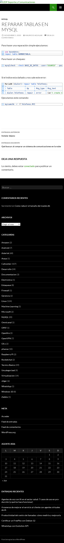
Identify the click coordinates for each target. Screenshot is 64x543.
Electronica (6, 280)
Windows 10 (7, 391)
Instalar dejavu (10, 134)
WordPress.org (8, 432)
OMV (4, 327)
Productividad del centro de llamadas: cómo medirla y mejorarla (31, 515)
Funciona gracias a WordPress (13, 539)
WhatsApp (6, 386)
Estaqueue (6, 285)
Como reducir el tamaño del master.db (32, 206)
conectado (29, 166)
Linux (4, 301)
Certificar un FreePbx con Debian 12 (18, 520)
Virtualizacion (8, 375)
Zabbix (4, 397)
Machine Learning (9, 306)
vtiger (4, 381)
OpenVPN (6, 338)
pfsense (4, 349)
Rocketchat (6, 359)
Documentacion (8, 274)
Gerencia (5, 296)
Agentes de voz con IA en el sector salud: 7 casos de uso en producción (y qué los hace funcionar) (30, 500)
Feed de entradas (9, 421)
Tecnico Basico (8, 365)
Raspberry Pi (7, 354)
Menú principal (60, 7)
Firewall (5, 290)
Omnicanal (6, 322)
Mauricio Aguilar (33, 35)
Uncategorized (8, 370)
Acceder (5, 416)
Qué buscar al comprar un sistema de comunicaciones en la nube (31, 145)
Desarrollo (6, 269)
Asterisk (5, 253)
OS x (3, 343)
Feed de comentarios (11, 427)
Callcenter (6, 264)
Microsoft (6, 311)
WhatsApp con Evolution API (14, 526)
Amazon (5, 242)
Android (5, 248)
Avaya (4, 258)
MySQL (4, 19)
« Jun (4, 480)
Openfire (5, 333)
